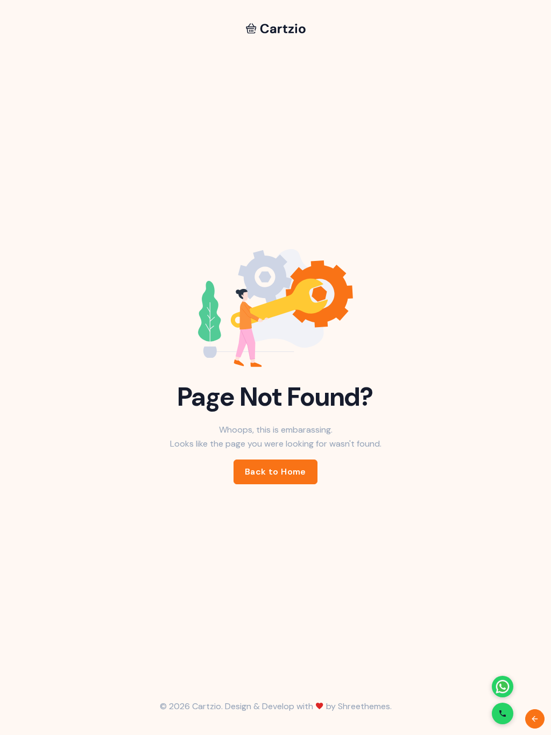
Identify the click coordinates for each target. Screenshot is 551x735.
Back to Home (275, 471)
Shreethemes (364, 706)
